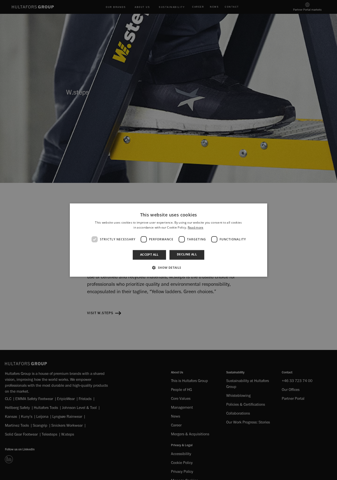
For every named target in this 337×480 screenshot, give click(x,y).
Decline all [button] (187, 254)
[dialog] (168, 240)
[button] (168, 267)
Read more (196, 227)
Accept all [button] (149, 255)
